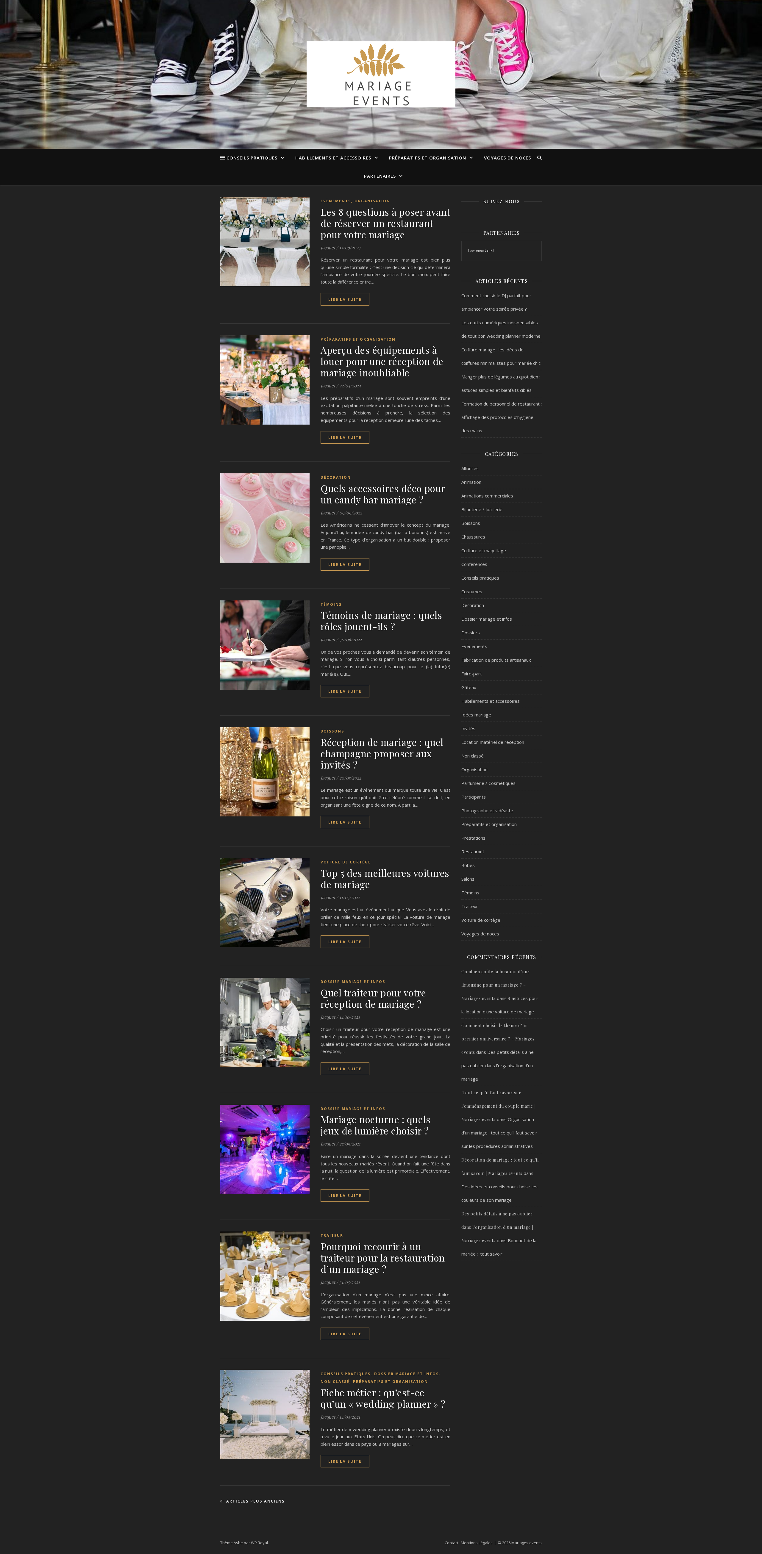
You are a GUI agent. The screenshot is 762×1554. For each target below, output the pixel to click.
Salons (467, 879)
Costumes (471, 591)
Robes (468, 865)
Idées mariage (476, 715)
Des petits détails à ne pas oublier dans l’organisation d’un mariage (497, 1065)
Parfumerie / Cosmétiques (488, 783)
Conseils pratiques (252, 158)
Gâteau (468, 687)
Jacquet (328, 248)
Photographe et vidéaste (487, 810)
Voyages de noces (507, 158)
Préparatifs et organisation (427, 158)
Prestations (473, 838)
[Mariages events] (381, 74)
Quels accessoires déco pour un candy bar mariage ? (383, 494)
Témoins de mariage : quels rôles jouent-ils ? (381, 620)
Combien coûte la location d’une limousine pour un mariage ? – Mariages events (495, 985)
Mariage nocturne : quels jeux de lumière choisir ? (375, 1125)
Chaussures (473, 537)
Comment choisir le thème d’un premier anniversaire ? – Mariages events (498, 1039)
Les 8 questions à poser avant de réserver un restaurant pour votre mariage (385, 223)
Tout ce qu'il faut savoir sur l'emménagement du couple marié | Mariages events (498, 1106)
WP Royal (259, 1542)
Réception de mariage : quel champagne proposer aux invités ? (382, 753)
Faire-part (471, 674)
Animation (471, 482)
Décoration (336, 477)
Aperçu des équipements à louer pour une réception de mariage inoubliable (382, 361)
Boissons (332, 731)
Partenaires (380, 176)
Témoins (331, 604)
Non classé (335, 1381)
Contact (451, 1542)
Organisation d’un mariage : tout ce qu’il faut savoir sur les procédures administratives (499, 1132)
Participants (473, 797)
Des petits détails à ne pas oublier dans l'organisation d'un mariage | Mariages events (497, 1227)
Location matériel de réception (492, 742)
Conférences (474, 564)
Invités (468, 728)
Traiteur (332, 1235)
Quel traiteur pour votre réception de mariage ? (373, 998)
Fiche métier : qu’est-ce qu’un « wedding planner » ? (383, 1398)
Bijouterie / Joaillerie (481, 509)
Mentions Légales (477, 1542)
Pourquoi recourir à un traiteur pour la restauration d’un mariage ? (383, 1257)
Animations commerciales (487, 496)
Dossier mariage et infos (353, 981)
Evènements (336, 201)
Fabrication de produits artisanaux (496, 660)
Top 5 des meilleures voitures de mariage (385, 878)
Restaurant (472, 852)
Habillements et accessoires (333, 158)
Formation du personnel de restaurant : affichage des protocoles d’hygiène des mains (501, 417)
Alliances (470, 468)
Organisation (372, 201)
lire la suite (345, 299)
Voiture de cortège (346, 862)
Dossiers (470, 633)
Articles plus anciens (255, 1501)
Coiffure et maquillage (483, 550)
